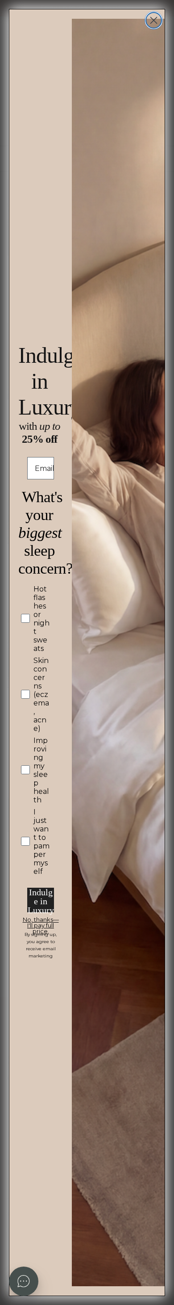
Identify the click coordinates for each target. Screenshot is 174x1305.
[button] (23, 1281)
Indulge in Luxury (41, 900)
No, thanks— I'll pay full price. (41, 921)
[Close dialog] (154, 20)
